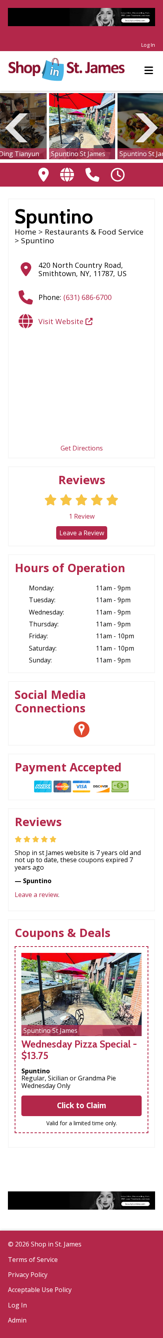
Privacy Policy (27, 1274)
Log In (148, 44)
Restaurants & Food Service (94, 232)
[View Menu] (148, 71)
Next (146, 127)
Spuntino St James (78, 153)
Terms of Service (33, 1259)
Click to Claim (81, 1105)
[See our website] (67, 174)
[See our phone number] (92, 174)
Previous (16, 127)
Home (25, 232)
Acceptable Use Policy (40, 1289)
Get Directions (82, 448)
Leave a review (36, 894)
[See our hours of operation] (118, 174)
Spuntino (35, 1071)
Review (82, 516)
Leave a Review (81, 533)
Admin (17, 1320)
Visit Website (61, 321)
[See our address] (43, 174)
